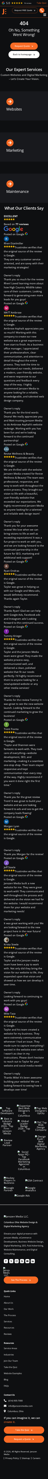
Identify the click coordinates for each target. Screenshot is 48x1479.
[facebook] (6, 1261)
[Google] (22, 1261)
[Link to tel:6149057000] (42, 10)
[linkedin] (33, 1261)
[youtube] (27, 1261)
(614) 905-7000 (15, 1400)
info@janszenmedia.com (20, 1406)
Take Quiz (41, 3)
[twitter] (11, 1261)
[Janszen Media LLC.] (4, 9)
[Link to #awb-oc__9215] (44, 14)
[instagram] (17, 1261)
